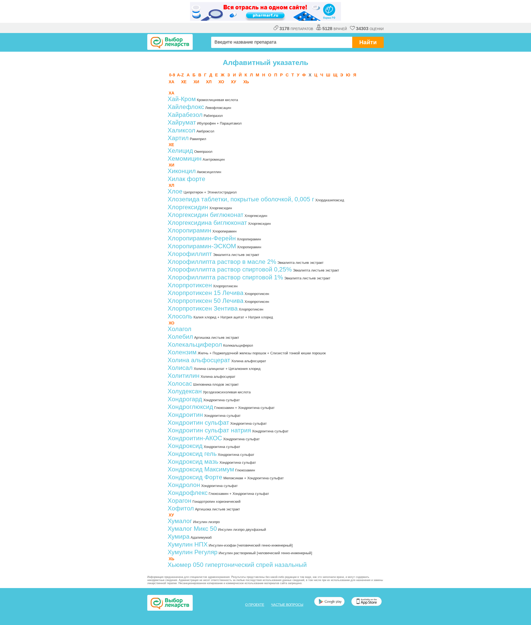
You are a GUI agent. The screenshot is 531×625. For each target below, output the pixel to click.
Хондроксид (185, 445)
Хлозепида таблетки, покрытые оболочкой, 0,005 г (241, 199)
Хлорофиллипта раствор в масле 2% (222, 261)
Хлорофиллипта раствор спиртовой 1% (225, 277)
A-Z (180, 75)
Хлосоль (180, 316)
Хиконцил (182, 171)
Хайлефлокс (186, 106)
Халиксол (181, 130)
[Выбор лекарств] (170, 42)
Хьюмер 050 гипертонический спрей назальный (237, 564)
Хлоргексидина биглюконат (207, 222)
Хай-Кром (182, 98)
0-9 (172, 75)
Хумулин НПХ (188, 544)
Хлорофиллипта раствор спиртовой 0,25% (230, 269)
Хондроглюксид (190, 406)
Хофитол (181, 508)
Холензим (182, 352)
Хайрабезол (185, 114)
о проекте (254, 605)
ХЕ (183, 82)
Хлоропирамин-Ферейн (202, 238)
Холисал (180, 367)
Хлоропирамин (189, 230)
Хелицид (180, 150)
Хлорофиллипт (190, 253)
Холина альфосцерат (199, 360)
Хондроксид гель (192, 453)
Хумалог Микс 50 (192, 528)
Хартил (178, 138)
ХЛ (209, 82)
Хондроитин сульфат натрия (209, 430)
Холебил (180, 336)
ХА (171, 82)
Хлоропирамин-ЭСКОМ (202, 246)
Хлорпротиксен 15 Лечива (206, 292)
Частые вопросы (287, 605)
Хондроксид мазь (193, 461)
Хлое (175, 191)
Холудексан (185, 391)
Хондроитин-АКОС (195, 438)
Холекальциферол (195, 344)
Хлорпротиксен (190, 285)
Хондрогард (185, 399)
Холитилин (184, 375)
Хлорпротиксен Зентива (203, 308)
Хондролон (184, 484)
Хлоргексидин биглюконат (206, 214)
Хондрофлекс (188, 492)
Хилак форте (186, 178)
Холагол (179, 328)
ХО (221, 82)
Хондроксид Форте (195, 477)
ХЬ (246, 82)
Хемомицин (185, 158)
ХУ (233, 82)
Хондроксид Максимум (201, 469)
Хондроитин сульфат (198, 422)
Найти (368, 42)
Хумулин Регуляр (193, 552)
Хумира (179, 536)
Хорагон (179, 500)
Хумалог (180, 520)
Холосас (180, 383)
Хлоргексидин (188, 207)
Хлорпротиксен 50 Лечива (206, 300)
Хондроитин (185, 414)
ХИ (196, 82)
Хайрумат (182, 122)
